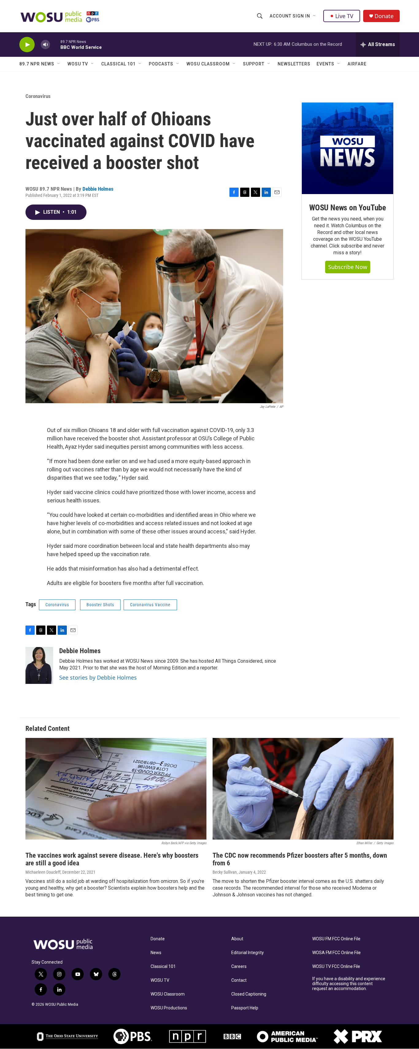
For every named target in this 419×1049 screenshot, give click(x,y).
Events (325, 63)
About (237, 939)
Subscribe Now (347, 267)
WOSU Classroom (208, 63)
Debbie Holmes (98, 189)
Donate (384, 16)
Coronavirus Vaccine (150, 604)
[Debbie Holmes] (39, 665)
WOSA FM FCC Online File (336, 952)
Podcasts (161, 63)
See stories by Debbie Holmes (98, 677)
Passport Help (244, 1008)
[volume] (45, 45)
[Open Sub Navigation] (314, 16)
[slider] (55, 44)
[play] (27, 44)
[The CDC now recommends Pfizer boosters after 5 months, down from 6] (303, 789)
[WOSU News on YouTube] (347, 148)
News (156, 952)
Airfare (357, 63)
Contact (239, 980)
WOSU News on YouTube (347, 207)
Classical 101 (118, 63)
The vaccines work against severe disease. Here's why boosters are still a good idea (111, 859)
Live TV (344, 16)
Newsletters (294, 63)
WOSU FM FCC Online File (336, 939)
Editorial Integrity (247, 952)
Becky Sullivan (225, 872)
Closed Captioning (248, 994)
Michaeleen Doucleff (42, 872)
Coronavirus (38, 96)
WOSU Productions (169, 1008)
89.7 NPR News (36, 63)
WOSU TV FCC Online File (336, 966)
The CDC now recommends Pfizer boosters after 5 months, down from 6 (300, 859)
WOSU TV (77, 63)
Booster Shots (100, 604)
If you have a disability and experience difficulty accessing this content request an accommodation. (348, 984)
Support (253, 63)
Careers (239, 966)
